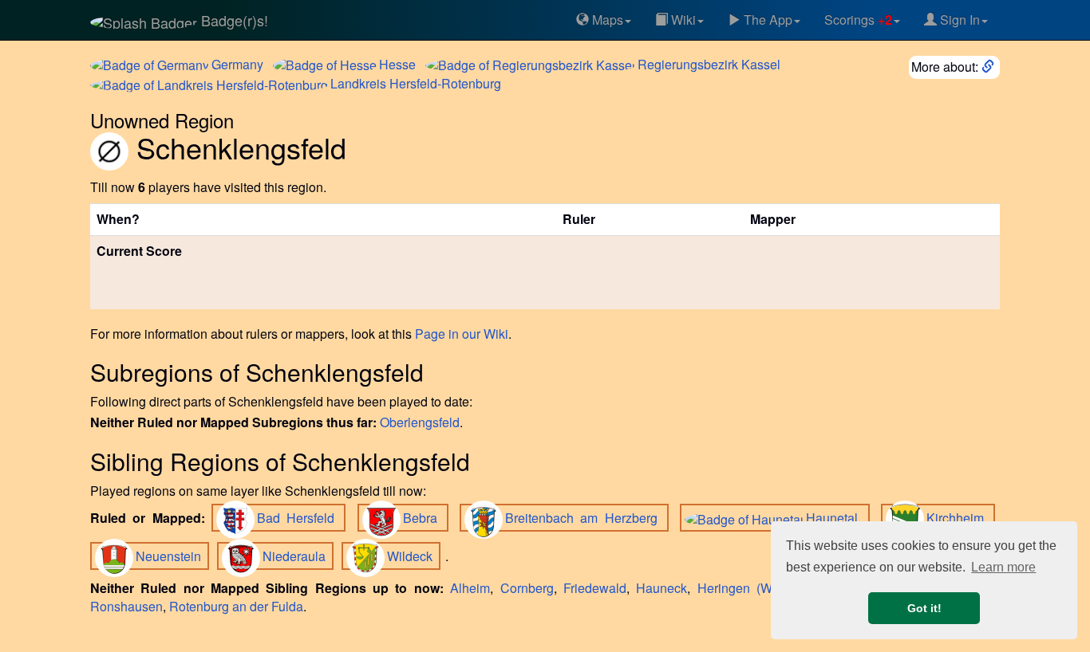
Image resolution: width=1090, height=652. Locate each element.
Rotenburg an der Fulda (236, 606)
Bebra (423, 518)
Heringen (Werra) (748, 588)
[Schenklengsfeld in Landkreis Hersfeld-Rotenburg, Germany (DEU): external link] (989, 66)
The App (766, 19)
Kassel (709, 64)
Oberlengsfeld (420, 422)
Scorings (858, 19)
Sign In (958, 19)
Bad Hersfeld (299, 518)
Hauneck (661, 588)
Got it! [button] (924, 608)
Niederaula (296, 556)
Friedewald (594, 588)
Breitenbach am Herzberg (584, 518)
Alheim (470, 588)
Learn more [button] (1003, 567)
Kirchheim (958, 518)
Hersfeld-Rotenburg (415, 83)
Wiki (682, 19)
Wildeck (411, 556)
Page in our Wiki (461, 333)
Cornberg (527, 588)
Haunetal (835, 518)
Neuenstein (170, 556)
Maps (606, 19)
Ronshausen (126, 606)
